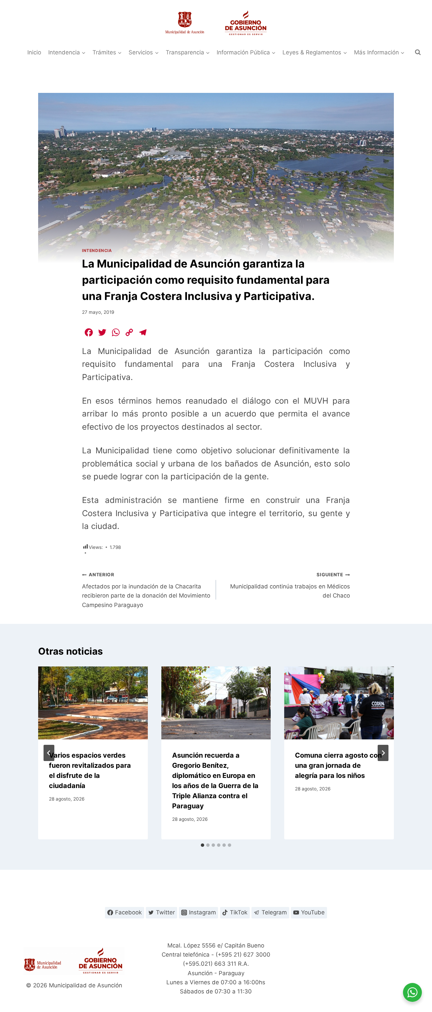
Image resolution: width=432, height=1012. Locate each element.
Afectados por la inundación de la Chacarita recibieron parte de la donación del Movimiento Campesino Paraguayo (146, 590)
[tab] (202, 845)
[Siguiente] (383, 753)
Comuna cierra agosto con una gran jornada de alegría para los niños (338, 765)
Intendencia (97, 250)
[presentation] (93, 702)
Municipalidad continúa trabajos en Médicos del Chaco (290, 585)
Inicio (34, 52)
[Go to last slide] (49, 753)
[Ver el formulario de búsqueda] (418, 52)
